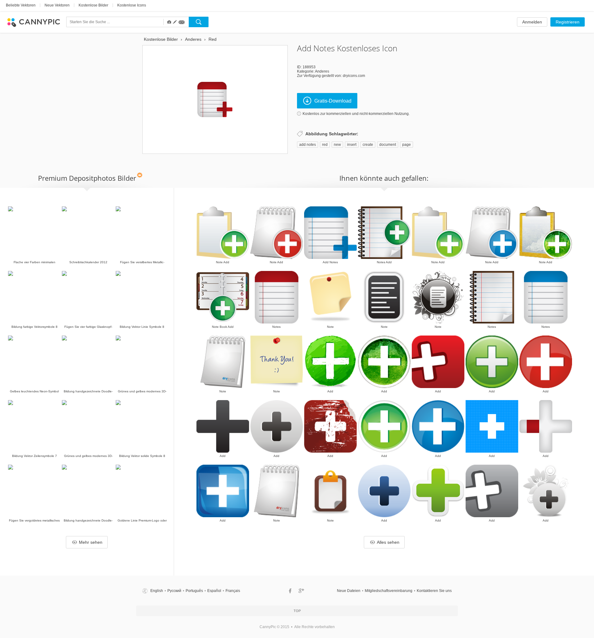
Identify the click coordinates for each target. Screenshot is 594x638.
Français (233, 591)
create (368, 144)
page (406, 144)
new (337, 144)
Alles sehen (388, 542)
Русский (174, 591)
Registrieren (567, 21)
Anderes (322, 71)
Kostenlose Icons (131, 5)
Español (214, 591)
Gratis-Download (332, 101)
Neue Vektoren (57, 5)
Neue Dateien (348, 591)
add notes (307, 144)
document (387, 144)
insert (351, 144)
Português (194, 591)
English (156, 591)
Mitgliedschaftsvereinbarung (388, 591)
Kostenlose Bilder (93, 5)
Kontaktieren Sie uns (434, 591)
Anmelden (532, 21)
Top (297, 611)
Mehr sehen (90, 542)
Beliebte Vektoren (21, 5)
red (325, 144)
